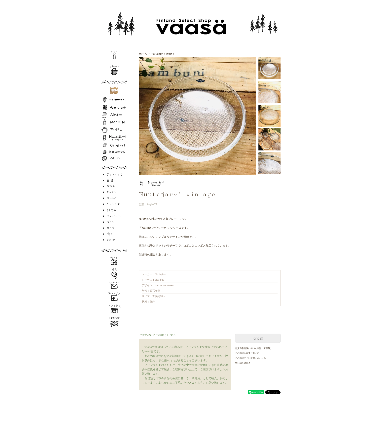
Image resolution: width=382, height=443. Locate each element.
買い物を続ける (242, 363)
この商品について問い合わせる (250, 358)
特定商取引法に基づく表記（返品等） (253, 348)
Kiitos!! (257, 338)
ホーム (143, 53)
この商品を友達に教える (247, 353)
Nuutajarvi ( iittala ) (162, 53)
